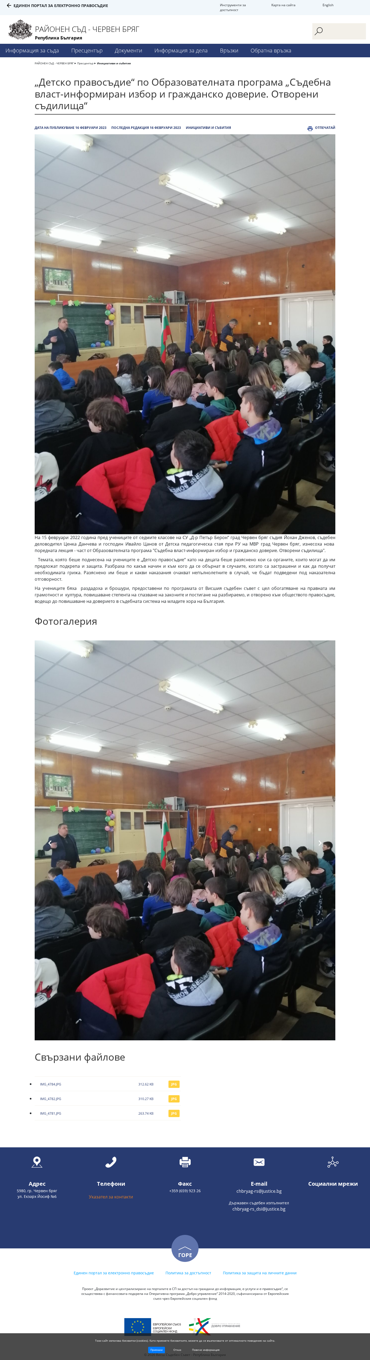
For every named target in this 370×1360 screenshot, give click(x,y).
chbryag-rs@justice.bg (259, 1191)
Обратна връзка (271, 50)
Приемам (156, 1350)
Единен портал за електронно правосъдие (61, 5)
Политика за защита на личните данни (260, 1272)
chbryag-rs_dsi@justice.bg (258, 1209)
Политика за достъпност (188, 1272)
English (328, 5)
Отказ (177, 1350)
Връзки (229, 50)
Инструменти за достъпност (233, 7)
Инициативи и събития (114, 63)
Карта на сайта (283, 5)
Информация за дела (181, 50)
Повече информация (206, 1350)
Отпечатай (325, 127)
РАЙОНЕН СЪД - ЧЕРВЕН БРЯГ (54, 63)
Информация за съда (32, 50)
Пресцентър (87, 50)
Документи (128, 50)
